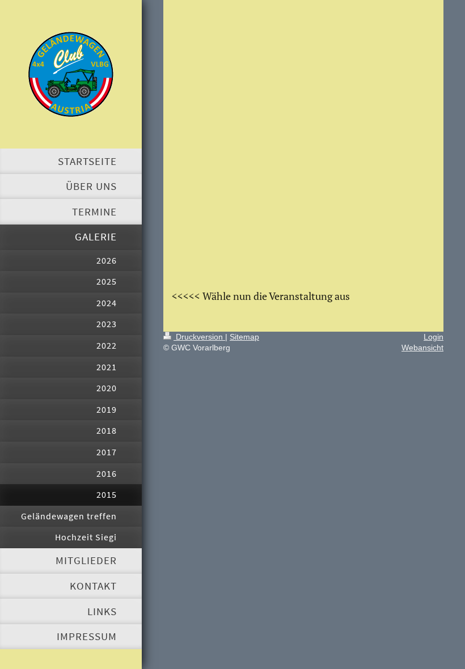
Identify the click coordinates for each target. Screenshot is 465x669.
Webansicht (422, 347)
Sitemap (244, 336)
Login (433, 336)
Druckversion (199, 336)
